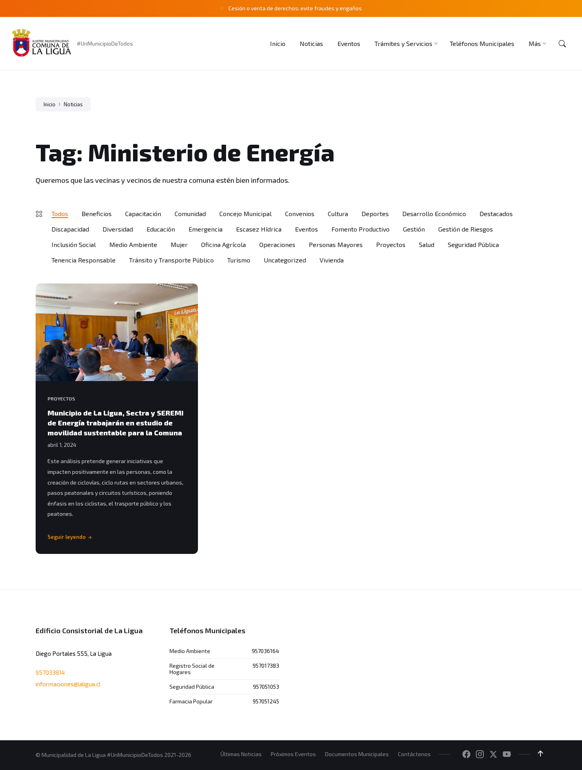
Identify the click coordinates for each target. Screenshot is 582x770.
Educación (160, 229)
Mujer (179, 244)
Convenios (299, 213)
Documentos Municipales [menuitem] (357, 754)
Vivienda (332, 260)
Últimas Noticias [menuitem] (241, 754)
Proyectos (390, 244)
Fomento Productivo (360, 229)
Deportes (375, 213)
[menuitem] (277, 43)
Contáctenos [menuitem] (414, 754)
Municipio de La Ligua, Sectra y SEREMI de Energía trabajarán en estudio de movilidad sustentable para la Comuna (116, 422)
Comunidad (190, 213)
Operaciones (277, 244)
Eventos (306, 229)
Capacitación (143, 213)
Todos (59, 213)
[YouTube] (507, 754)
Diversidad (118, 229)
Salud (426, 244)
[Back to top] (540, 754)
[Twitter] (493, 754)
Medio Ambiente (133, 244)
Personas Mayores (336, 244)
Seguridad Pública (473, 244)
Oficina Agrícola (223, 244)
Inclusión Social (73, 244)
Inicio (49, 104)
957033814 (50, 672)
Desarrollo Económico (434, 213)
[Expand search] (562, 44)
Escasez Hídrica (258, 229)
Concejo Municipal (245, 213)
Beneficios (97, 213)
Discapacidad (70, 229)
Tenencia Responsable (83, 260)
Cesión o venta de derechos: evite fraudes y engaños (295, 8)
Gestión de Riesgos (465, 229)
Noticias (73, 104)
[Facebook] (466, 754)
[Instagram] (480, 754)
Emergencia (205, 229)
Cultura (338, 213)
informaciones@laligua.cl (68, 684)
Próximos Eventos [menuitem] (293, 754)
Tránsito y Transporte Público (171, 260)
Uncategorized (285, 260)
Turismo (238, 260)
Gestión (414, 229)
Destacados (496, 213)
